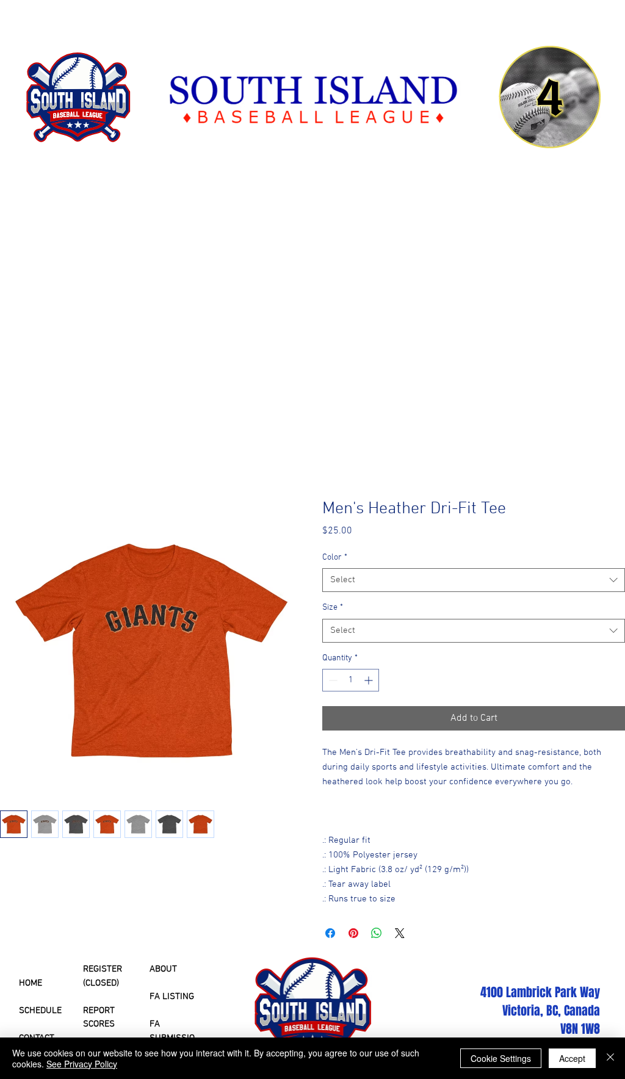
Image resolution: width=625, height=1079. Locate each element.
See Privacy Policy (81, 1064)
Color (334, 557)
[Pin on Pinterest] (353, 933)
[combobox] (473, 580)
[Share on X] (399, 933)
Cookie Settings (501, 1058)
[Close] (610, 1058)
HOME (30, 983)
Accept (572, 1058)
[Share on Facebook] (330, 933)
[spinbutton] (350, 680)
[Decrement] (331, 680)
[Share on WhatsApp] (376, 933)
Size (332, 607)
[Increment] (369, 680)
